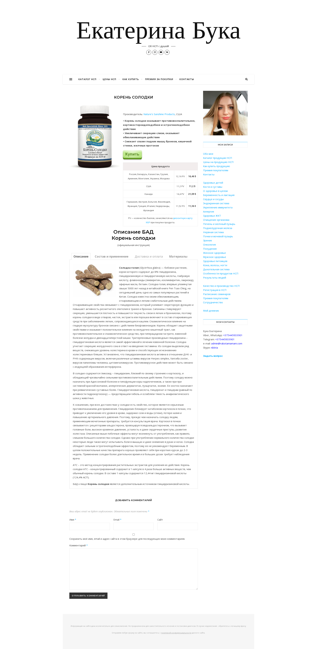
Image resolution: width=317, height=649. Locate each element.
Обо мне (208, 153)
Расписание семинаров (216, 294)
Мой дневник (211, 310)
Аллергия (208, 211)
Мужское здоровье (214, 257)
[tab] (81, 256)
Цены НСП (109, 79)
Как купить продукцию (216, 166)
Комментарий (78, 545)
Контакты (186, 79)
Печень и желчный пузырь (219, 224)
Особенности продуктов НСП (220, 273)
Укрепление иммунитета (217, 207)
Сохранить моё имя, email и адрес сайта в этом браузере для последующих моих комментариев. (127, 538)
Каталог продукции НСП (217, 157)
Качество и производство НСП (221, 285)
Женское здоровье (214, 252)
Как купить (131, 79)
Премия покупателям (215, 170)
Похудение (210, 248)
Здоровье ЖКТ (212, 215)
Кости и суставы (212, 186)
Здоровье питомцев (215, 261)
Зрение (207, 240)
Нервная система (213, 232)
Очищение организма (216, 219)
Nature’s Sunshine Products (159, 114)
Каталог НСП (87, 79)
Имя (72, 519)
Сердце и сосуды (213, 199)
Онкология (209, 244)
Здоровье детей (213, 182)
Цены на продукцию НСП (218, 162)
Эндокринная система (216, 203)
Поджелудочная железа (217, 228)
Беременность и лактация (218, 195)
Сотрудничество (213, 302)
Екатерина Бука (158, 31)
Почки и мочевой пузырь (218, 236)
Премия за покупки (159, 79)
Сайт (160, 519)
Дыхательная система (216, 269)
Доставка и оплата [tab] (149, 256)
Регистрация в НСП (215, 290)
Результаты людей (214, 277)
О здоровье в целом (215, 191)
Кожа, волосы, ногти (215, 265)
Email (117, 519)
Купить (132, 154)
